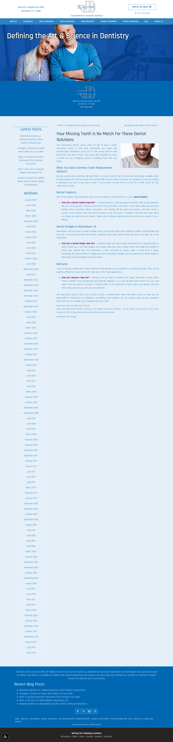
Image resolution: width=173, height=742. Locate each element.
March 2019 (31, 391)
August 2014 (30, 642)
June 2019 (31, 375)
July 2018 (31, 418)
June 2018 (31, 423)
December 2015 (31, 562)
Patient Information (130, 21)
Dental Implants (77, 309)
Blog (146, 21)
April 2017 (31, 482)
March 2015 (31, 610)
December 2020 (31, 290)
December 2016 (31, 503)
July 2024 (30, 242)
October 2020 (31, 301)
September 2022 (31, 269)
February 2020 (30, 333)
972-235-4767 (86, 107)
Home (17, 719)
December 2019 (31, 343)
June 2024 (31, 247)
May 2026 (30, 210)
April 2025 (30, 226)
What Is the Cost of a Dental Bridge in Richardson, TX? (31, 171)
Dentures (88, 309)
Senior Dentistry (87, 21)
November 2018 (31, 407)
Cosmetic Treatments (108, 21)
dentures (143, 268)
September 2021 (31, 285)
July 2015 (31, 588)
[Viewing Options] (5, 736)
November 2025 (31, 221)
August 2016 (30, 524)
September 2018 (31, 413)
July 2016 (31, 530)
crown (85, 212)
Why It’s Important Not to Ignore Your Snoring (79, 125)
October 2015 (31, 572)
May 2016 (31, 540)
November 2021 (31, 279)
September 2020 (31, 306)
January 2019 (31, 402)
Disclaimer (148, 719)
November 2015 (31, 567)
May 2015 (31, 599)
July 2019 (31, 370)
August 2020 (31, 311)
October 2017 (31, 460)
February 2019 (31, 397)
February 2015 (31, 615)
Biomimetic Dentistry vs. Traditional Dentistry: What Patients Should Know (31, 139)
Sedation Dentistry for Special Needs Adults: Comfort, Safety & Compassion (30, 181)
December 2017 (31, 450)
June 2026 (31, 205)
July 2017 (31, 471)
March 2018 (31, 434)
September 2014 (31, 636)
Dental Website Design (80, 724)
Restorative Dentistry (111, 309)
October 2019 (31, 354)
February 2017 (31, 492)
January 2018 (31, 444)
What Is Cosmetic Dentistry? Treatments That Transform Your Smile (31, 160)
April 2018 (31, 428)
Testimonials (28, 21)
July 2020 (30, 317)
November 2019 (31, 349)
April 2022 (30, 274)
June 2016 (31, 535)
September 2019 (31, 359)
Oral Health (97, 309)
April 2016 (31, 546)
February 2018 (31, 439)
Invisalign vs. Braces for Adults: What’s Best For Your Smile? (31, 150)
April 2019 (31, 386)
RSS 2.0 (69, 312)
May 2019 (31, 381)
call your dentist (151, 179)
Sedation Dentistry (67, 21)
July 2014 (31, 647)
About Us (13, 21)
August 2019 (30, 365)
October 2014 (31, 631)
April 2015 (31, 604)
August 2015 (30, 583)
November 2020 (31, 295)
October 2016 (31, 514)
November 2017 (31, 455)
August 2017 (30, 466)
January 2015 (31, 620)
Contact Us (158, 21)
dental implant (141, 196)
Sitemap (18, 722)
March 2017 (31, 487)
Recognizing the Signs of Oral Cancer (140, 125)
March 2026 (31, 215)
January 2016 (31, 556)
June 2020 (31, 322)
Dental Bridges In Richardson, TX (76, 227)
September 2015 (31, 578)
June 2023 (31, 263)
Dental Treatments (46, 21)
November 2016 (31, 508)
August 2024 (31, 237)
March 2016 (31, 551)
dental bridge (149, 231)
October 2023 (31, 258)
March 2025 (31, 231)
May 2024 (30, 253)
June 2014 (31, 652)
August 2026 (31, 199)
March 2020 (31, 327)
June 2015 (31, 594)
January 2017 (31, 498)
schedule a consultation (95, 297)
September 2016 (31, 519)
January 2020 (31, 338)
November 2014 (31, 626)
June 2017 (30, 476)
